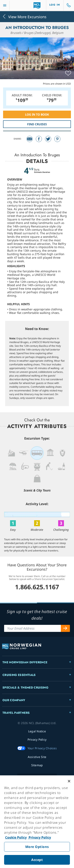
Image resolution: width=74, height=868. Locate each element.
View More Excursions (27, 16)
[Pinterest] (57, 139)
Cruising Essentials (19, 675)
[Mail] (30, 139)
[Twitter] (48, 139)
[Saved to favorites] (68, 73)
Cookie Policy (16, 837)
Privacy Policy (39, 837)
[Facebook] (39, 139)
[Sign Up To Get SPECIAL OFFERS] (65, 628)
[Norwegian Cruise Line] (37, 5)
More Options (37, 846)
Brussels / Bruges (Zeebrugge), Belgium (37, 33)
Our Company (13, 700)
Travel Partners (16, 713)
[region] (37, 821)
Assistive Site (37, 757)
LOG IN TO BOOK (37, 114)
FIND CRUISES (37, 124)
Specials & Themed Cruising (25, 687)
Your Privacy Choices (42, 748)
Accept (37, 859)
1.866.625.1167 (37, 587)
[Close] (69, 781)
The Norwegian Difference (24, 662)
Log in (54, 5)
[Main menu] (4, 5)
